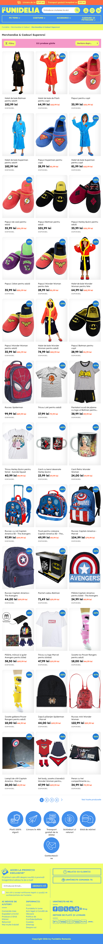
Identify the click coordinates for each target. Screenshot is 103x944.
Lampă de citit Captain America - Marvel (16, 779)
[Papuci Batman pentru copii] (85, 320)
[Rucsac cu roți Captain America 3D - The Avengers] (18, 505)
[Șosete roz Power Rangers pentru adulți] (85, 629)
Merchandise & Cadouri (20, 27)
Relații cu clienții (79, 871)
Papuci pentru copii (80, 98)
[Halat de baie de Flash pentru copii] (51, 72)
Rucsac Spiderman (14, 407)
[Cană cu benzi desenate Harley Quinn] (51, 443)
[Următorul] (62, 800)
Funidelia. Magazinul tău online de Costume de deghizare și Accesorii (21, 10)
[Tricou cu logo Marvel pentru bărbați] (51, 629)
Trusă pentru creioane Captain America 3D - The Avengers (50, 532)
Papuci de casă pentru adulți (15, 223)
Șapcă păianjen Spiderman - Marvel (51, 718)
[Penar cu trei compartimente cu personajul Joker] (85, 753)
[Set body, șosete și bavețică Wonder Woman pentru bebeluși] (51, 753)
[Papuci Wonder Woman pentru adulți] (18, 320)
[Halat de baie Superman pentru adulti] (18, 134)
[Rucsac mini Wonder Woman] (85, 691)
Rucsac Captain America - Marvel (83, 532)
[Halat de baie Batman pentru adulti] (18, 72)
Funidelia (5, 27)
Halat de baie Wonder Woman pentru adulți (48, 346)
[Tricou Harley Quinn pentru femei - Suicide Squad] (18, 443)
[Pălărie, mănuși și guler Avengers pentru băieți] (18, 629)
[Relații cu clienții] (92, 10)
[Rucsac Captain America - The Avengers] (18, 567)
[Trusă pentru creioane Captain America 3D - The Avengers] (51, 505)
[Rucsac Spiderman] (18, 382)
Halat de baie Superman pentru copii (83, 161)
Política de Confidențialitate (34, 918)
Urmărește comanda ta (79, 879)
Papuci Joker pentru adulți (17, 283)
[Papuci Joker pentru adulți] (18, 258)
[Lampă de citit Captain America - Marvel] (18, 753)
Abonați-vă (39, 886)
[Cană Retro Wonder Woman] (85, 443)
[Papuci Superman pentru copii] (51, 134)
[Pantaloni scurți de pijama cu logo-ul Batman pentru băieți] (85, 382)
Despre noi (31, 927)
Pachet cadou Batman (49, 593)
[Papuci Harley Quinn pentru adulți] (85, 196)
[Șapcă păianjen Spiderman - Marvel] (51, 691)
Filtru (11, 43)
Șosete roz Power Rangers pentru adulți (84, 656)
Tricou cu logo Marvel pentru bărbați (48, 656)
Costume (38, 18)
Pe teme (13, 18)
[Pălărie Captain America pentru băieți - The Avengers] (85, 567)
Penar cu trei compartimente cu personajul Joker (80, 779)
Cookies (30, 922)
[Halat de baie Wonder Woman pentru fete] (85, 258)
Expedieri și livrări (10, 914)
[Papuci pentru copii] (85, 72)
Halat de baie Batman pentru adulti (15, 99)
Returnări (6, 922)
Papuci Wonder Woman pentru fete (49, 285)
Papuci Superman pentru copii (50, 161)
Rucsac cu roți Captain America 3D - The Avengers (18, 532)
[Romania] (55, 909)
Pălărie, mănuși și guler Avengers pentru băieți (16, 656)
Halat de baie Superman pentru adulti (16, 161)
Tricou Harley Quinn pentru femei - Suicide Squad (18, 470)
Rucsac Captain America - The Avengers (17, 594)
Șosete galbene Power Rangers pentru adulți (15, 718)
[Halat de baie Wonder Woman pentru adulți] (51, 320)
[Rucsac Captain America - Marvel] (85, 505)
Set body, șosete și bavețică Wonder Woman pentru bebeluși (51, 779)
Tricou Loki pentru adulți (49, 407)
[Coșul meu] (98, 10)
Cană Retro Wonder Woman (80, 470)
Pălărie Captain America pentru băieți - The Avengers (84, 594)
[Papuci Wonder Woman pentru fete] (51, 258)
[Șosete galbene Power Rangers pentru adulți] (18, 691)
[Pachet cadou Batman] (51, 567)
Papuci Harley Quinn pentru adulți (84, 223)
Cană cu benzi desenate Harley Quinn (49, 470)
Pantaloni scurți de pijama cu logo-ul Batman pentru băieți (83, 408)
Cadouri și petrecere (88, 19)
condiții (42, 892)
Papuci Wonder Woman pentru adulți (16, 346)
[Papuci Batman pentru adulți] (51, 196)
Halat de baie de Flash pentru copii (49, 99)
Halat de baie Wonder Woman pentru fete (81, 285)
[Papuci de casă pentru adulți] (18, 196)
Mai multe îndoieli (10, 924)
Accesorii (63, 18)
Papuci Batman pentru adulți (49, 223)
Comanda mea (9, 911)
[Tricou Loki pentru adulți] (51, 382)
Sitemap (30, 924)
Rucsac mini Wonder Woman (81, 718)
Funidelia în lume (34, 908)
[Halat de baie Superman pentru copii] (85, 134)
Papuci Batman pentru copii (82, 346)
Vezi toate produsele (91, 799)
